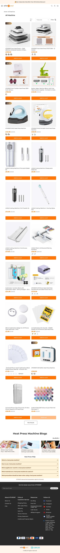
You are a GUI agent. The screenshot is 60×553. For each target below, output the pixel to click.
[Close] (49, 257)
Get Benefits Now (30, 294)
